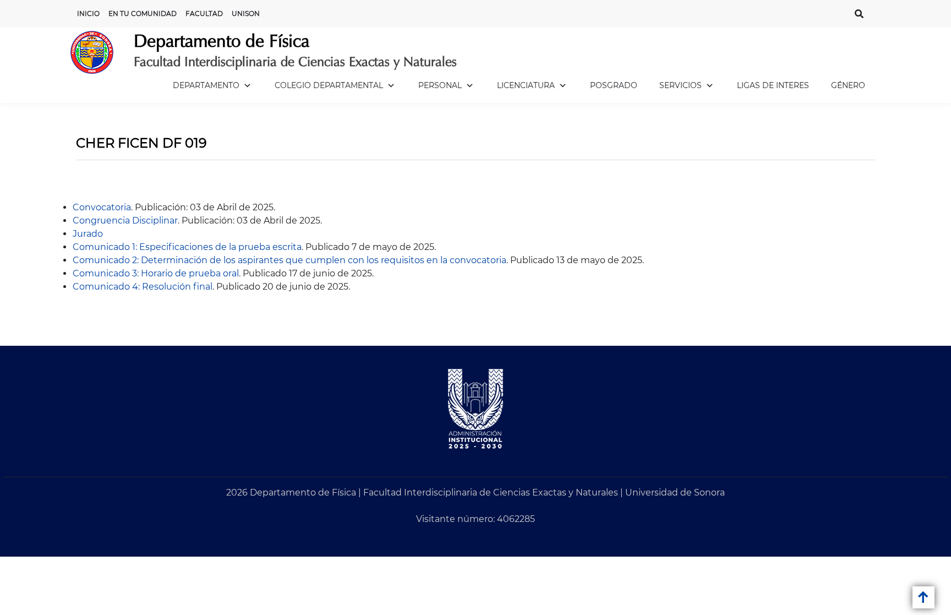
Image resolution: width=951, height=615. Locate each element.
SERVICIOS (680, 85)
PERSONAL (440, 85)
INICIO (88, 13)
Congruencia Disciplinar (125, 220)
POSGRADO (613, 85)
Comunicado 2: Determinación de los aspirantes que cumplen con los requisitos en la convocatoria (289, 260)
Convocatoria (102, 207)
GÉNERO (848, 85)
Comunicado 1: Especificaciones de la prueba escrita (187, 247)
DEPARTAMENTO (206, 85)
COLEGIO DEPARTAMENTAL (329, 85)
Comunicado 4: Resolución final (142, 286)
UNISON (246, 13)
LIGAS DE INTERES (773, 85)
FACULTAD (204, 13)
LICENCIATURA (526, 85)
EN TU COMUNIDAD (142, 13)
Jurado (88, 233)
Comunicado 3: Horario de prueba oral (156, 273)
